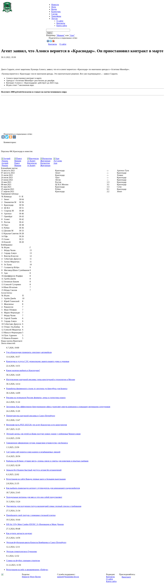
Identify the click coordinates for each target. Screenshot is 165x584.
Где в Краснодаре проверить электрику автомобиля (29, 352)
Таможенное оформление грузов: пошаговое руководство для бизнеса (37, 443)
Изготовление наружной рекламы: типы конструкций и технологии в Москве (40, 379)
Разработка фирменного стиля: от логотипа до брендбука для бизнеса (36, 388)
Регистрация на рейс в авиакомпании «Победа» (27, 569)
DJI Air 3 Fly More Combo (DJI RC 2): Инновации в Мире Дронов (35, 524)
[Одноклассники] (10, 136)
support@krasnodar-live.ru (68, 577)
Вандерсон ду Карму (32, 164)
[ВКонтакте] (48, 41)
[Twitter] (50, 41)
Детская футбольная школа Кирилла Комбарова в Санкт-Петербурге (36, 542)
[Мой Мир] (14, 136)
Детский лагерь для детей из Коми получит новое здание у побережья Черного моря (43, 434)
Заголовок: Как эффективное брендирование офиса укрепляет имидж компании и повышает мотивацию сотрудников (58, 407)
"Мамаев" (60, 35)
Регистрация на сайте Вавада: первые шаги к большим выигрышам (36, 479)
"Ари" (72, 35)
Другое (54, 18)
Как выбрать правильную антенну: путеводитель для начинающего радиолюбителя (43, 488)
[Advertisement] (31, 62)
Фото (53, 7)
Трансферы (56, 16)
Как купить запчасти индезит (19, 533)
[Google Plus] (53, 41)
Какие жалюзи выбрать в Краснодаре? (23, 370)
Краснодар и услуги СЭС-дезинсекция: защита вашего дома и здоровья (37, 361)
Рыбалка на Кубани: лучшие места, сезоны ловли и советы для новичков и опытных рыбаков (47, 461)
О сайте (59, 21)
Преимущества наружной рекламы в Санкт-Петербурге (30, 416)
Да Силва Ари (57, 162)
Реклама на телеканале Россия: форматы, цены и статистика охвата (35, 397)
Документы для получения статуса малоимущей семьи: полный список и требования (43, 506)
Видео (54, 9)
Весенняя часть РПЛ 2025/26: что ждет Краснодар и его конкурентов (36, 425)
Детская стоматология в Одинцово (21, 551)
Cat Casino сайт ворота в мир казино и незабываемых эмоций (33, 452)
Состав (54, 14)
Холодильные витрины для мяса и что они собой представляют (34, 497)
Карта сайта (61, 25)
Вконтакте (126, 577)
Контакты (60, 23)
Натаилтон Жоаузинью (45, 164)
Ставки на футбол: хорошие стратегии (23, 560)
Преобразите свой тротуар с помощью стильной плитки (31, 515)
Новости (26, 577)
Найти (49, 33)
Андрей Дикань (4, 164)
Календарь (56, 11)
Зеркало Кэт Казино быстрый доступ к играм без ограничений (33, 470)
